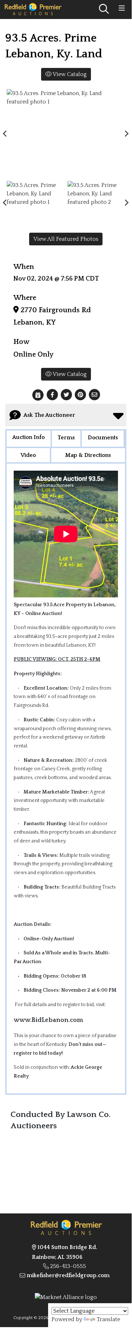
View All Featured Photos (65, 239)
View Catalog (69, 74)
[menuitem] (35, 202)
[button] (52, 395)
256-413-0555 (68, 1266)
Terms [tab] (66, 437)
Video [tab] (28, 455)
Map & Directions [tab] (88, 455)
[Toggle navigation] (121, 8)
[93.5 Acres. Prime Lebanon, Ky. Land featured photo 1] (66, 133)
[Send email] (94, 395)
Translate (108, 1319)
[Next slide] (126, 133)
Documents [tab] (103, 437)
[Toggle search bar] (104, 9)
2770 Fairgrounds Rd (55, 310)
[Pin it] (80, 395)
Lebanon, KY (34, 322)
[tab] (29, 439)
